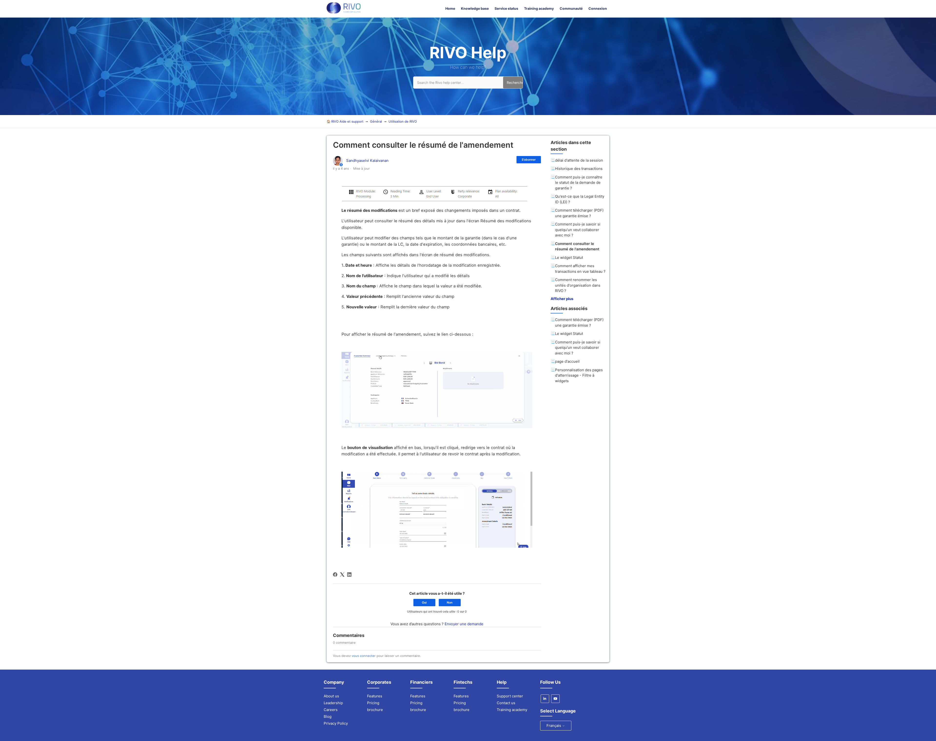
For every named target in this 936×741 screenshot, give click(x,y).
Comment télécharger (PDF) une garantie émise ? (579, 213)
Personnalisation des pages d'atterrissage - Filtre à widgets (579, 375)
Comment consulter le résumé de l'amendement (577, 246)
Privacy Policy (336, 723)
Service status (506, 8)
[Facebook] (335, 574)
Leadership (333, 703)
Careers (331, 709)
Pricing (373, 703)
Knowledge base (475, 8)
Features (374, 696)
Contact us (506, 703)
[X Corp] (342, 574)
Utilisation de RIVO (403, 121)
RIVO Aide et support (347, 121)
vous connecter (364, 656)
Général (376, 121)
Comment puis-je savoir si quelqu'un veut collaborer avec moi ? (577, 229)
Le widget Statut (569, 257)
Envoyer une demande (464, 624)
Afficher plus (562, 298)
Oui (424, 602)
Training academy (539, 8)
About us (331, 696)
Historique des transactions (579, 168)
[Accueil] (344, 12)
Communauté (571, 8)
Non (449, 602)
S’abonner (529, 159)
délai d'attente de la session (579, 160)
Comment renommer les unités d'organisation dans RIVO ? (577, 285)
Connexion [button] (597, 8)
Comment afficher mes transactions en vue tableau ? (580, 268)
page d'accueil (567, 361)
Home (450, 8)
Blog (328, 716)
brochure (375, 709)
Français (554, 725)
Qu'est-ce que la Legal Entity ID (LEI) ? (579, 199)
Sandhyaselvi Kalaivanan (367, 160)
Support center (510, 696)
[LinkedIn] (349, 574)
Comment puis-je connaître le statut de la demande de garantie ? (578, 182)
